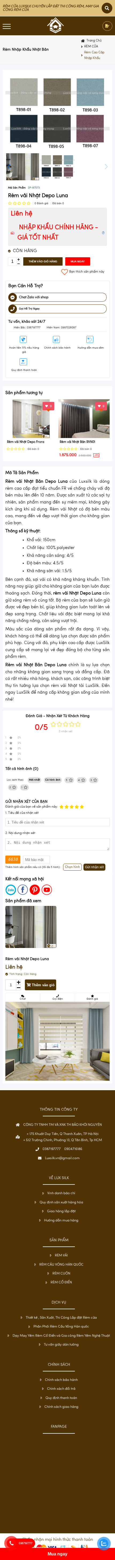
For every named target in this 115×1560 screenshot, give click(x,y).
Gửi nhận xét (94, 867)
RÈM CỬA (91, 46)
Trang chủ (94, 40)
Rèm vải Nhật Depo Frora (25, 442)
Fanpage (59, 1427)
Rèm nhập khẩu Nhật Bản (26, 49)
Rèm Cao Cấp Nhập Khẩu (94, 55)
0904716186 (73, 1149)
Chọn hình (72, 867)
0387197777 (52, 1149)
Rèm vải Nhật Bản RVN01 (77, 442)
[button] (106, 167)
